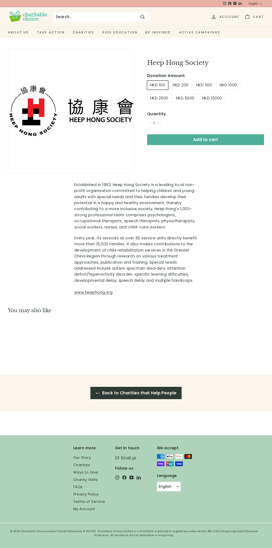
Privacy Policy (86, 494)
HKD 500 (204, 85)
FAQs (78, 486)
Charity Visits (85, 479)
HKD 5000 (185, 98)
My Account (84, 508)
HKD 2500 (159, 98)
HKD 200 (180, 85)
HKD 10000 (212, 98)
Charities (81, 464)
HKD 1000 (228, 85)
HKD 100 (157, 85)
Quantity (156, 113)
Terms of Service (89, 501)
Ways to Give (85, 472)
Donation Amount (166, 75)
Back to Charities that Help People (139, 393)
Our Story (82, 457)
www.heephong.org (93, 292)
